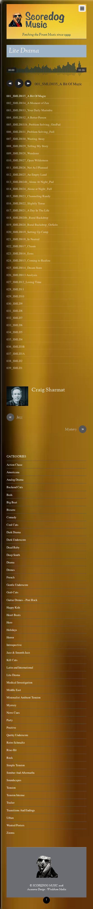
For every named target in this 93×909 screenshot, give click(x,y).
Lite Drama (24, 51)
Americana (13, 472)
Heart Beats (14, 615)
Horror (10, 637)
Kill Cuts (12, 660)
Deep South (13, 555)
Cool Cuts (12, 525)
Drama (10, 562)
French (10, 577)
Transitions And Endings (21, 810)
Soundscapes (14, 780)
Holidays (12, 630)
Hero (9, 622)
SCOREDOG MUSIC (45, 886)
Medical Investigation (19, 682)
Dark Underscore (16, 540)
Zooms (10, 833)
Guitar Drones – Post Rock (22, 600)
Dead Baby (13, 547)
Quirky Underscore (17, 735)
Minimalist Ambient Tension (23, 697)
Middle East (14, 690)
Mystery (74, 429)
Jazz (16, 417)
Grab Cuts (12, 592)
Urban (10, 818)
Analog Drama (15, 480)
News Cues (13, 712)
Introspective (14, 645)
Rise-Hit (12, 750)
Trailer (10, 802)
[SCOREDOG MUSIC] (36, 26)
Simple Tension (16, 765)
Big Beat (12, 502)
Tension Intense (16, 795)
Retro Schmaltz (16, 742)
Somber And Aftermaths (21, 773)
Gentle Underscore (17, 585)
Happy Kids (13, 607)
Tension (11, 787)
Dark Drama (14, 532)
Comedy (11, 517)
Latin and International (20, 667)
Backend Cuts (15, 487)
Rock (10, 758)
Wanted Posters (15, 825)
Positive (11, 727)
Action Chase (14, 465)
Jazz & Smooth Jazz (18, 652)
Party (10, 720)
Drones (11, 570)
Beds (9, 495)
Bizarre (11, 510)
